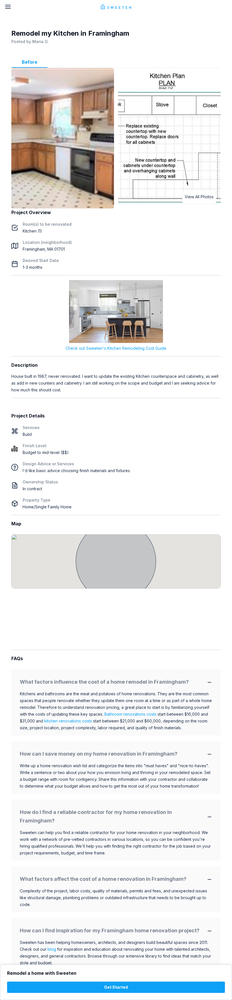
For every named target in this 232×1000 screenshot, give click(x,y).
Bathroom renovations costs (130, 714)
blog (52, 949)
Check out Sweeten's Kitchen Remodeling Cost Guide (116, 348)
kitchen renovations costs (68, 720)
